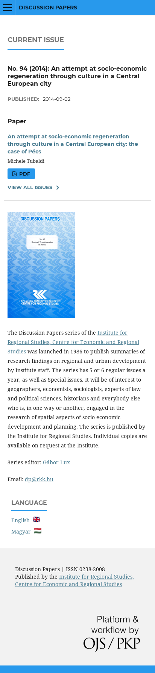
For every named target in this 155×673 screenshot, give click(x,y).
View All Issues (30, 187)
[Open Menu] (7, 7)
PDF (24, 174)
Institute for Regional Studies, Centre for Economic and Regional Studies (73, 342)
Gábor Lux (56, 462)
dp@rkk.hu (39, 479)
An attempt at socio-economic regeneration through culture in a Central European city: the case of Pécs (73, 144)
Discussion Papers (48, 7)
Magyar (22, 531)
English (22, 520)
